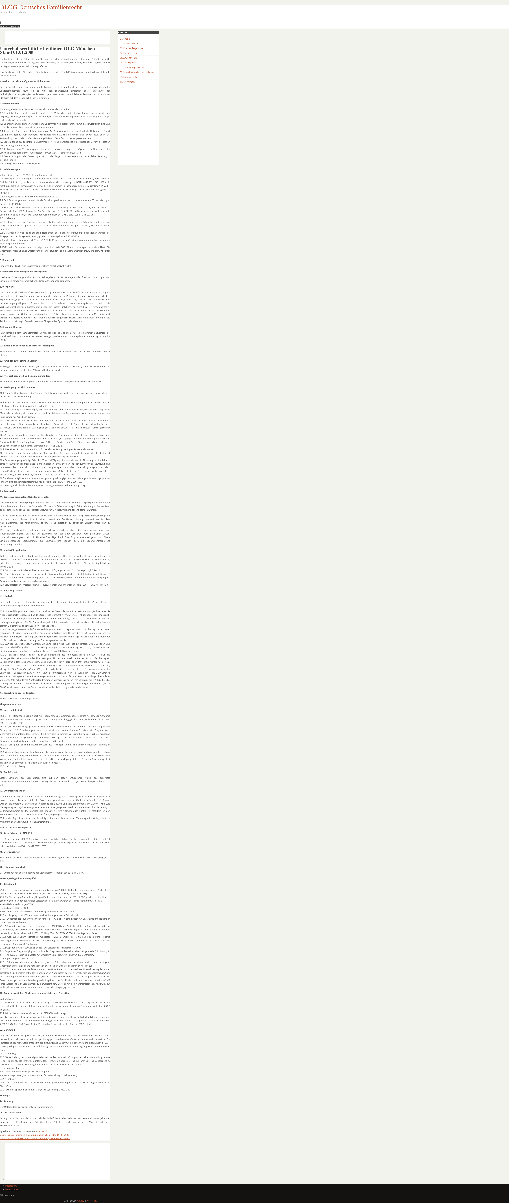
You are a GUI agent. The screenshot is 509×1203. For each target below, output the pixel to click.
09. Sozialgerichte (128, 77)
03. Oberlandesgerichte (131, 48)
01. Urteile (125, 38)
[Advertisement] (53, 22)
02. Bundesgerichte (129, 43)
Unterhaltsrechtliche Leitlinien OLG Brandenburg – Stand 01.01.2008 (35, 1138)
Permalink (42, 1131)
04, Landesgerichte (129, 53)
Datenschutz (11, 1189)
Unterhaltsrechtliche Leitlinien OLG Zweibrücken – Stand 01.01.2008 (34, 1134)
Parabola (81, 1201)
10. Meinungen (127, 81)
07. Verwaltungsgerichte (132, 67)
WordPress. (92, 1201)
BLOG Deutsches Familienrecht (41, 7)
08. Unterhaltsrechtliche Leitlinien (137, 72)
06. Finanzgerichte (129, 62)
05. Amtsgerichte (128, 57)
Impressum (11, 1185)
